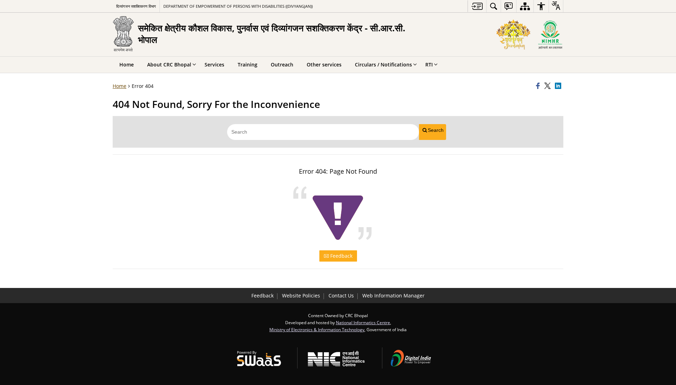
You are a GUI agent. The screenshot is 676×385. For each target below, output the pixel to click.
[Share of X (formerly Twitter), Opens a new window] (548, 86)
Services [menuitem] (214, 64)
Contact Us (341, 295)
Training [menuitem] (247, 64)
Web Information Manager (393, 295)
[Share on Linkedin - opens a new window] (559, 86)
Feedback (340, 255)
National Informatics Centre (363, 322)
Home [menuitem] (126, 64)
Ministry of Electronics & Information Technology (316, 329)
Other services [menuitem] (324, 64)
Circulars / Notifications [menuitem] (383, 64)
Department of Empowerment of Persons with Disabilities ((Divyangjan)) (238, 6)
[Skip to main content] (477, 6)
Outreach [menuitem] (282, 64)
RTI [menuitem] (429, 64)
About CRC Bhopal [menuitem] (169, 64)
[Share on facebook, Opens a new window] (539, 86)
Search (436, 130)
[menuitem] (494, 6)
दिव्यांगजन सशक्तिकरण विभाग (136, 6)
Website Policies (301, 295)
